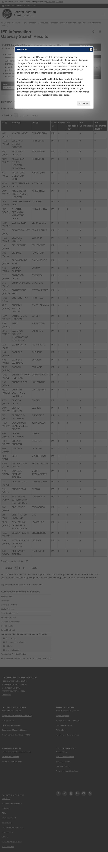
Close (91, 49)
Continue (83, 103)
